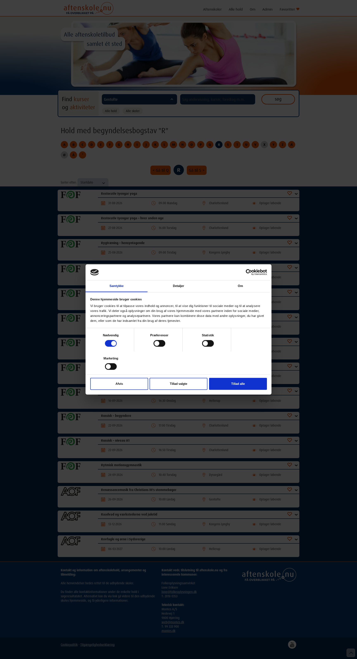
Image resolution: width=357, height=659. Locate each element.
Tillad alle (238, 383)
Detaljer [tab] (178, 286)
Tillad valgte (178, 383)
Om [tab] (240, 286)
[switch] (159, 343)
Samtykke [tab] (116, 286)
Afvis (119, 383)
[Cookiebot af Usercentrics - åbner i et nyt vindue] (249, 272)
